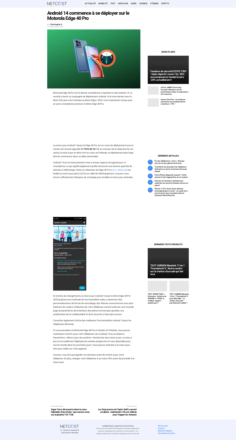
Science (143, 3)
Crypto (165, 3)
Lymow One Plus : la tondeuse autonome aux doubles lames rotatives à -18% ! (173, 101)
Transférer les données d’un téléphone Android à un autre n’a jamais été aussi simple (171, 169)
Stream (154, 3)
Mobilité (102, 3)
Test (112, 3)
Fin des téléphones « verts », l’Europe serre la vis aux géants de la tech (169, 162)
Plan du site (163, 426)
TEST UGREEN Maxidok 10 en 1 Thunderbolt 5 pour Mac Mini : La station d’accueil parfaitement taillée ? (179, 298)
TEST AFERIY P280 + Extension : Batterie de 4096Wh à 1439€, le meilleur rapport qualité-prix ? (157, 298)
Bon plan (123, 3)
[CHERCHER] (187, 3)
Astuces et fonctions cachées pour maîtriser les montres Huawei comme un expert (171, 183)
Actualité (90, 3)
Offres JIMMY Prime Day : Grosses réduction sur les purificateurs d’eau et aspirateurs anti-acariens (174, 90)
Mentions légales (165, 431)
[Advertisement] (93, 125)
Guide (133, 3)
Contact (161, 428)
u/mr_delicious (119, 170)
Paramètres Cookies (166, 433)
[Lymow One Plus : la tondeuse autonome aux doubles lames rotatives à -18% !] (153, 102)
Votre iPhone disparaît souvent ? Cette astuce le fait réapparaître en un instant (171, 176)
